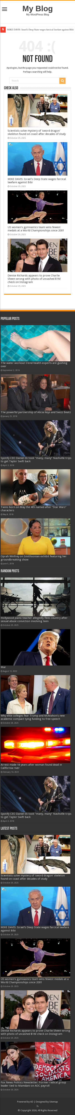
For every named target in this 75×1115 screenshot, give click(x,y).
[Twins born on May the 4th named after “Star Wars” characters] (35, 487)
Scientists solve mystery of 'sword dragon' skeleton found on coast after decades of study (37, 132)
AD (31, 1101)
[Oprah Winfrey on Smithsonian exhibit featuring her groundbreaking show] (35, 536)
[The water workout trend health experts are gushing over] (35, 343)
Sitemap (53, 1101)
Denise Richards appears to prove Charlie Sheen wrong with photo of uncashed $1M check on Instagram (34, 279)
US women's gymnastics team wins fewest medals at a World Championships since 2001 (36, 229)
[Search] (62, 81)
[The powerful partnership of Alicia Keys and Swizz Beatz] (35, 392)
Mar (3, 667)
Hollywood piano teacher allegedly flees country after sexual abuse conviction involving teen (34, 619)
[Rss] (37, 1106)
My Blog (37, 8)
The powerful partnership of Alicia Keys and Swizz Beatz (36, 412)
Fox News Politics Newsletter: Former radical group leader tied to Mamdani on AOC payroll (33, 1084)
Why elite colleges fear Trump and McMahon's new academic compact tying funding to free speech (33, 717)
